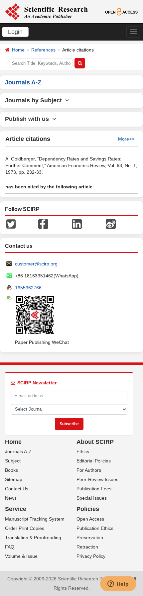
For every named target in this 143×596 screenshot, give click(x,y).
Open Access (90, 519)
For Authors (88, 470)
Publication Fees (93, 488)
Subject (13, 460)
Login (15, 32)
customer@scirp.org (36, 263)
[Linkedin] (77, 223)
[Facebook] (43, 223)
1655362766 (28, 287)
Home (18, 49)
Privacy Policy (90, 556)
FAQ (9, 546)
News (11, 498)
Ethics (82, 451)
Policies (87, 509)
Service (15, 509)
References (43, 49)
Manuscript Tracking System (35, 519)
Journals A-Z (18, 451)
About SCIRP (95, 442)
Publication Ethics (94, 528)
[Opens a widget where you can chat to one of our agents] (118, 584)
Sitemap (13, 479)
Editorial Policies (93, 460)
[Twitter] (11, 223)
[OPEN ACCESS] (121, 11)
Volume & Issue (21, 556)
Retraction (87, 546)
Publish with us (28, 119)
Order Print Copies (24, 528)
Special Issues (91, 498)
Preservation (89, 537)
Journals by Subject (35, 100)
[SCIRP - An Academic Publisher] (46, 11)
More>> (126, 139)
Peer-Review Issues (97, 479)
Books (11, 470)
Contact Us (16, 488)
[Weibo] (111, 223)
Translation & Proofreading (33, 537)
